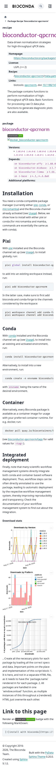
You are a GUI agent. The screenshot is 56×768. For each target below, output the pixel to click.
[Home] (5, 17)
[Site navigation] (6, 6)
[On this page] (50, 6)
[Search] (41, 6)
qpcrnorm (31, 85)
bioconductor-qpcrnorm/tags (25, 439)
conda (42, 205)
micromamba (10, 209)
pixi (36, 205)
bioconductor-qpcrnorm (29, 76)
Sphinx (24, 759)
